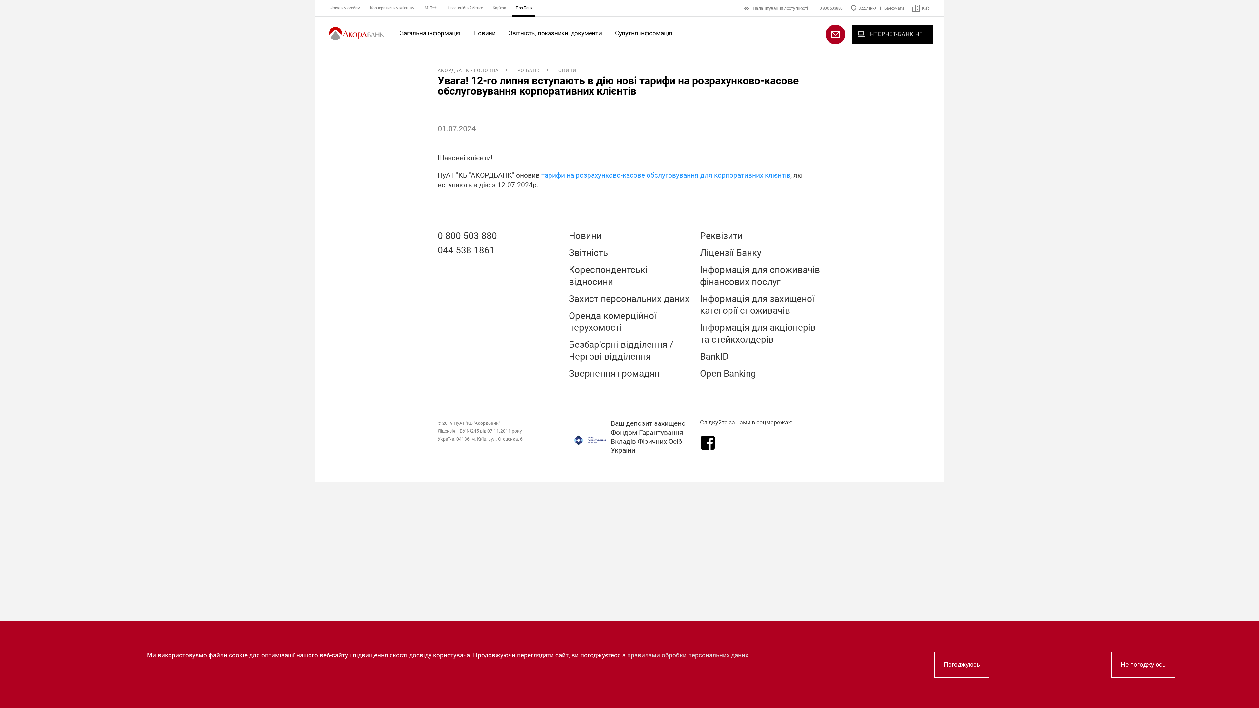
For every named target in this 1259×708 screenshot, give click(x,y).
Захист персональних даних (629, 298)
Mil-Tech (431, 8)
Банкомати (894, 8)
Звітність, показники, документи (555, 33)
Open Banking (728, 373)
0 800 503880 (831, 8)
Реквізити (721, 235)
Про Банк (524, 8)
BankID (714, 356)
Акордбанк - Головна (468, 70)
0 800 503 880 (467, 235)
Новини (484, 33)
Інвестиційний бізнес (465, 8)
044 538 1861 (466, 250)
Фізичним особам (345, 8)
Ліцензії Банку (730, 252)
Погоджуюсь (962, 664)
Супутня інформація (643, 33)
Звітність (588, 252)
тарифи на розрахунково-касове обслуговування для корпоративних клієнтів (665, 175)
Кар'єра (499, 8)
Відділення (867, 8)
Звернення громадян (614, 373)
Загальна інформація (430, 33)
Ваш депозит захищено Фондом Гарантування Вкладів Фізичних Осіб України (648, 437)
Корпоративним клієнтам (392, 8)
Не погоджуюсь (1143, 664)
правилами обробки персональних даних (687, 655)
